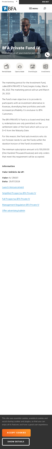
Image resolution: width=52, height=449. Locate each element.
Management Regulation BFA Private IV (20, 205)
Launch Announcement (13, 187)
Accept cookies (16, 433)
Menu (35, 8)
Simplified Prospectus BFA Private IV (19, 193)
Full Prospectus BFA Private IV (16, 199)
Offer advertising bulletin (13, 211)
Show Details (15, 442)
